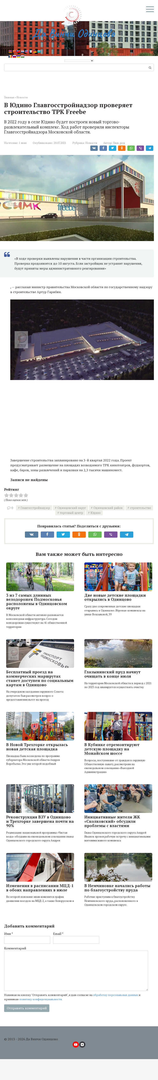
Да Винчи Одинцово (73, 33)
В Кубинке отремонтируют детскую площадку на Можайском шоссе (111, 749)
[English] (26, 51)
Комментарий (15, 948)
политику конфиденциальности (40, 999)
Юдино (96, 513)
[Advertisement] (82, 414)
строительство (140, 508)
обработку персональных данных (115, 995)
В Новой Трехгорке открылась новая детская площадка (37, 746)
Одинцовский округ (71, 508)
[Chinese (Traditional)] (18, 51)
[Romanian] (10, 56)
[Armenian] (10, 51)
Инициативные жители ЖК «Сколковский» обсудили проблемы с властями (112, 821)
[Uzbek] (22, 56)
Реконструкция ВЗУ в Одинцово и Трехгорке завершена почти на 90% (40, 821)
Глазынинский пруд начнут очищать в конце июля (112, 674)
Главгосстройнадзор (35, 508)
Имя (8, 933)
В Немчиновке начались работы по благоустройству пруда (117, 887)
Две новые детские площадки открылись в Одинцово (115, 597)
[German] (35, 51)
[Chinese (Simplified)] (14, 51)
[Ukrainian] (18, 56)
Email (58, 933)
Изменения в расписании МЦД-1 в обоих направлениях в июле (40, 887)
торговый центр (71, 513)
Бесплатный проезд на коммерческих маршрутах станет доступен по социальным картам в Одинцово (39, 678)
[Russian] (14, 56)
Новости (22, 97)
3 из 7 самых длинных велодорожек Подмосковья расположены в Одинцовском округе (36, 602)
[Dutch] (22, 51)
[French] (31, 51)
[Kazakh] (39, 51)
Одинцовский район (108, 508)
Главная (9, 97)
